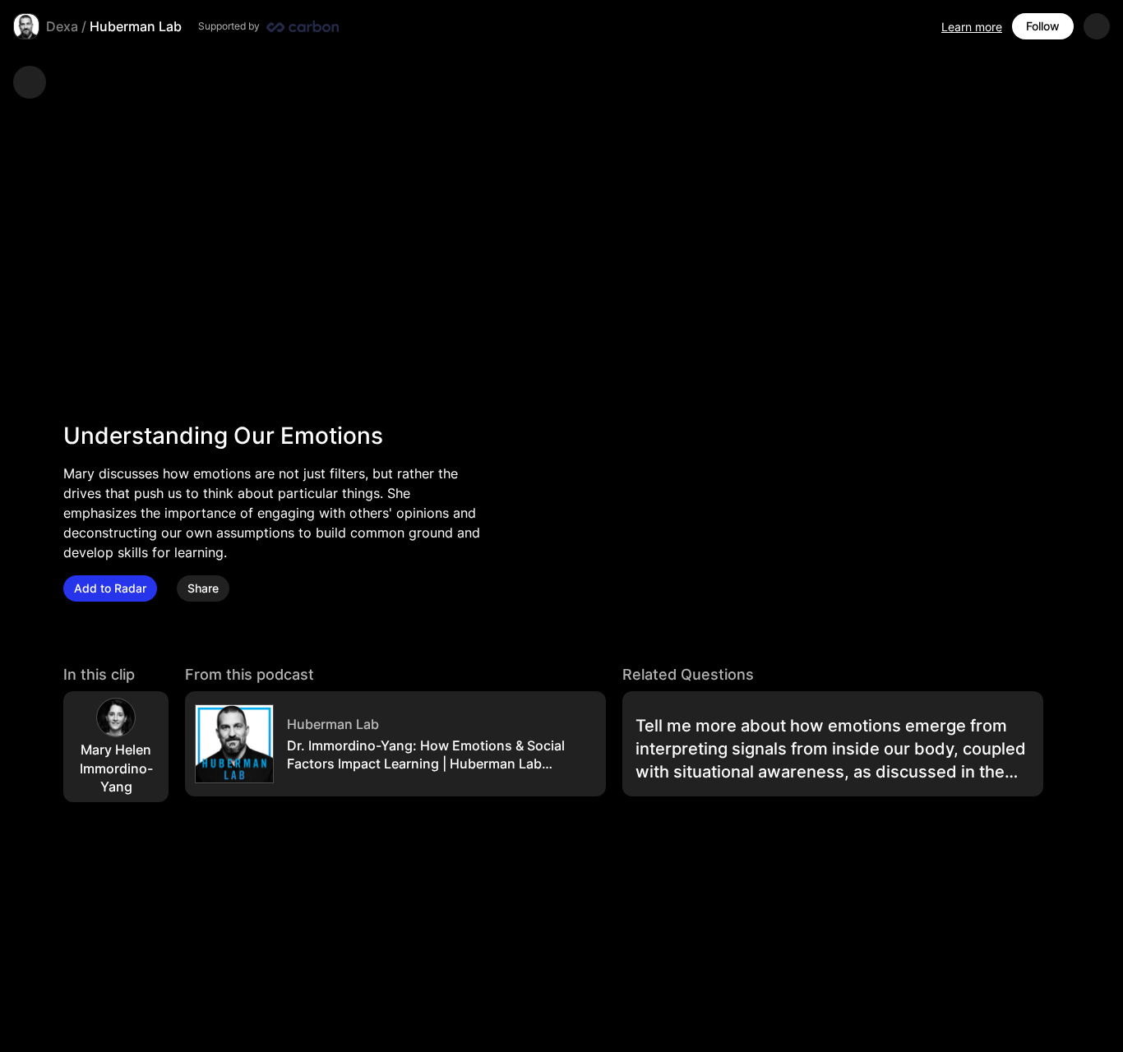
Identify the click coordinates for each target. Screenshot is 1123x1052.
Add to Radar (110, 588)
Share (203, 588)
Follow (1043, 26)
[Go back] (29, 82)
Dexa (62, 26)
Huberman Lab (136, 26)
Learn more (971, 27)
